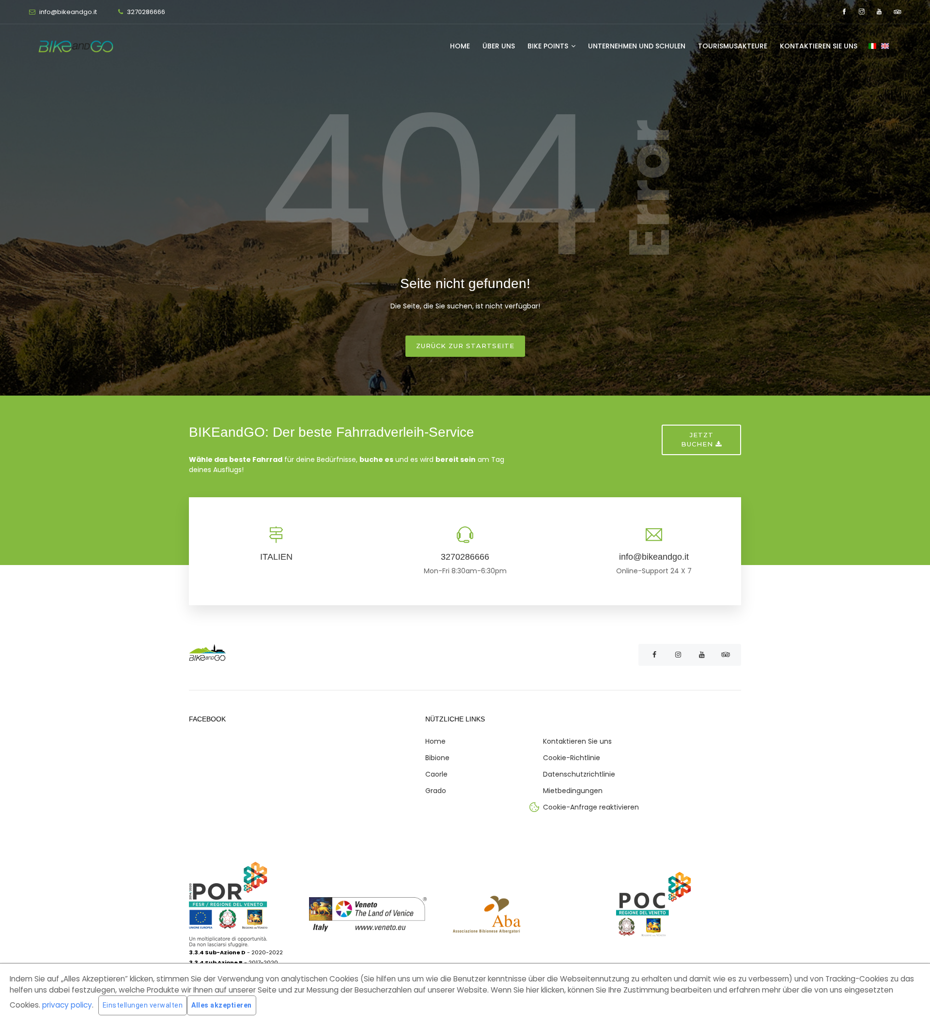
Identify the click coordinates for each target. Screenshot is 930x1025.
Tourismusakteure (732, 46)
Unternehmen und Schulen (636, 46)
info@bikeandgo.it (67, 11)
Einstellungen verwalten (143, 1005)
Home (460, 46)
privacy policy (67, 1005)
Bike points (548, 46)
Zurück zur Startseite (465, 346)
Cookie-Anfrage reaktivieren (591, 807)
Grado (435, 791)
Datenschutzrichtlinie (579, 774)
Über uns (498, 46)
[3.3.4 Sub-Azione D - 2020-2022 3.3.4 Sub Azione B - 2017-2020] (249, 914)
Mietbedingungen (573, 791)
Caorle (436, 774)
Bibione (437, 758)
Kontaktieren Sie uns (818, 46)
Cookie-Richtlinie (571, 758)
